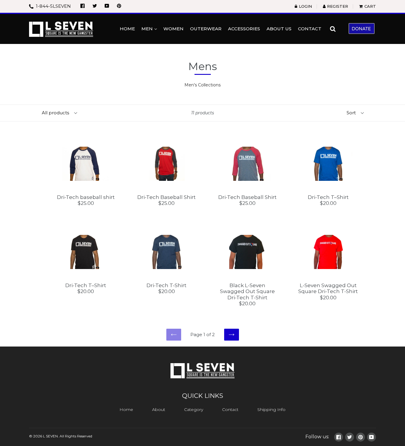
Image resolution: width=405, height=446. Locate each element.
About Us (279, 28)
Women (173, 28)
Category (193, 409)
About (158, 409)
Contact (309, 28)
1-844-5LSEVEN (53, 6)
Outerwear (205, 28)
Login (305, 6)
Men (150, 28)
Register (337, 6)
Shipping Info (271, 409)
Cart (370, 6)
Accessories (244, 28)
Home (127, 28)
